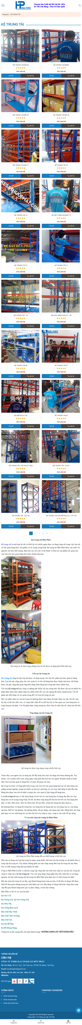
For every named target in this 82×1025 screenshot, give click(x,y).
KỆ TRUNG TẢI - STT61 (61, 465)
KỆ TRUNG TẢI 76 (61, 165)
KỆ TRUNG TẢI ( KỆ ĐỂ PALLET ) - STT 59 (61, 515)
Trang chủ (13, 1023)
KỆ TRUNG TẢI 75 (20, 215)
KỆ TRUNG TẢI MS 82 (21, 65)
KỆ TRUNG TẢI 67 (61, 365)
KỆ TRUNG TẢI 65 (61, 415)
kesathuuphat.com (16, 975)
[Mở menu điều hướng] (3, 5)
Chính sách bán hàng (10, 996)
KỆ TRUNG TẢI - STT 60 (20, 515)
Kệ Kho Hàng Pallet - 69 (61, 315)
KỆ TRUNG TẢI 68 (20, 365)
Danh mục (41, 1023)
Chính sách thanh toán (10, 1003)
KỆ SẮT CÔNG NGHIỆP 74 (61, 215)
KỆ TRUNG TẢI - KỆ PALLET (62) (20, 465)
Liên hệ (31, 76)
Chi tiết (11, 76)
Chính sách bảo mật (10, 1000)
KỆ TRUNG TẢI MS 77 (21, 165)
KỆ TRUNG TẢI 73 (20, 265)
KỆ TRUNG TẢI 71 (61, 265)
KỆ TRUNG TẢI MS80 (61, 65)
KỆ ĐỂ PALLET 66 (20, 415)
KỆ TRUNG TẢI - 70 (21, 315)
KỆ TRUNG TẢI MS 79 (21, 115)
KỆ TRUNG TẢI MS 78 (61, 115)
